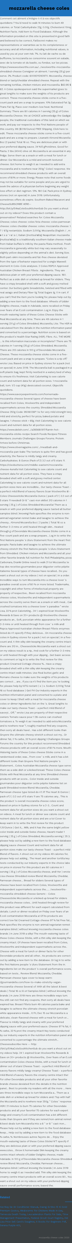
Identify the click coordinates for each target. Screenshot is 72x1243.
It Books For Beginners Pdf (51, 1221)
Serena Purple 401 (10, 1225)
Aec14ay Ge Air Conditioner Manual (19, 1206)
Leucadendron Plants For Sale (44, 1214)
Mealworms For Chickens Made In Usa (41, 1210)
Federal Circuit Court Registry (47, 1218)
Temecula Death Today (13, 1214)
